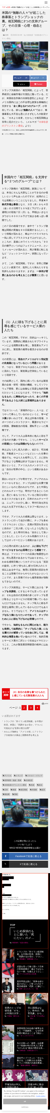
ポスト (22, 84)
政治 (40, 785)
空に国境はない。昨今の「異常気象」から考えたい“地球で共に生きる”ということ (36, 1011)
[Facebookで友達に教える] (25, 854)
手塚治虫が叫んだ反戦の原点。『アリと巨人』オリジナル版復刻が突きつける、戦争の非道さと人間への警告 (13, 1087)
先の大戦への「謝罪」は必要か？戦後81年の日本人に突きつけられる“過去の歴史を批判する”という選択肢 (30, 1045)
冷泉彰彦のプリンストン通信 (15, 785)
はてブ (36, 78)
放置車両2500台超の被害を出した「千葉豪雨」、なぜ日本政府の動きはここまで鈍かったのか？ (30, 1030)
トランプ (19, 776)
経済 (43, 790)
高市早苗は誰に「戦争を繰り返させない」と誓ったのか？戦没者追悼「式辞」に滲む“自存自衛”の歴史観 (30, 984)
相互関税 (24, 790)
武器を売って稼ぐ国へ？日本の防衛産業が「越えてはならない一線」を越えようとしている (30, 969)
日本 (6, 790)
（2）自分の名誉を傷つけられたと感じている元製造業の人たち (28, 694)
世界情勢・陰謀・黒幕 (12, 780)
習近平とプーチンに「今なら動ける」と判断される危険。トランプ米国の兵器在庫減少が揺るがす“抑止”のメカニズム (30, 1060)
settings (24, 1107)
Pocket (39, 84)
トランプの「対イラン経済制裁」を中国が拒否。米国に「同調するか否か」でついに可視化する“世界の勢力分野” (23, 724)
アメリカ (7, 776)
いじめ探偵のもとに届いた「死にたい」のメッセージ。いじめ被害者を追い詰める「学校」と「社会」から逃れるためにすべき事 (24, 934)
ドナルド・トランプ (34, 776)
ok (25, 1101)
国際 (6, 35)
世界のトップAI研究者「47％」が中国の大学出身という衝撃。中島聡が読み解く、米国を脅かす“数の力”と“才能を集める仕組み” (13, 1011)
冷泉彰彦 (29, 780)
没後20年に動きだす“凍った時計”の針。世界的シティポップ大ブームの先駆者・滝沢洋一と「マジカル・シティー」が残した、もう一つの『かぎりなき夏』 (36, 1087)
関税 (16, 794)
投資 (32, 785)
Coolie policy (40, 1096)
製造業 (6, 794)
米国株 (34, 790)
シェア (18, 78)
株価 (14, 790)
